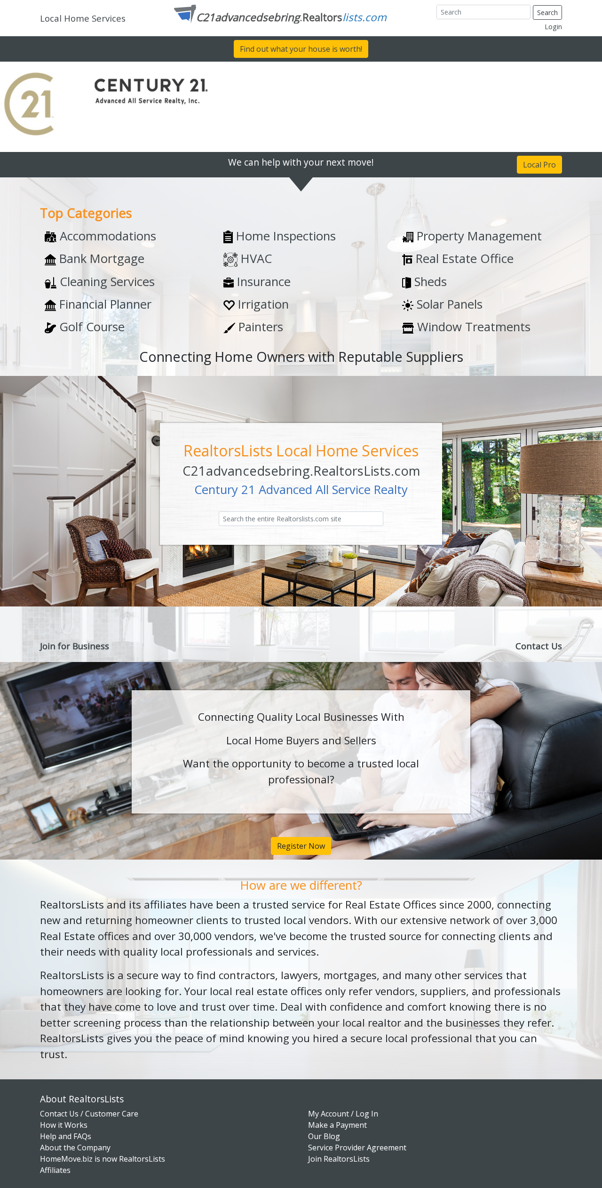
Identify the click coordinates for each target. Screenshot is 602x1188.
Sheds (429, 281)
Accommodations (106, 236)
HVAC (255, 258)
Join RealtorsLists (339, 1159)
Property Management (477, 236)
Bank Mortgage (100, 258)
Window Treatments (472, 327)
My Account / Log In (343, 1113)
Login (553, 26)
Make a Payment (337, 1125)
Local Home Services (83, 18)
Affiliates (55, 1170)
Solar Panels (448, 304)
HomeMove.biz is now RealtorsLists (102, 1159)
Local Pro (539, 164)
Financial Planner (103, 304)
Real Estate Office (463, 258)
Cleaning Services (105, 281)
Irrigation (262, 304)
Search (547, 12)
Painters (259, 327)
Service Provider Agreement (357, 1147)
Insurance (262, 281)
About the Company (75, 1147)
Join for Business (74, 646)
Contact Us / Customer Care (89, 1113)
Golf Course (90, 327)
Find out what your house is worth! (301, 49)
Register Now (301, 846)
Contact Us (538, 646)
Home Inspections (284, 236)
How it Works (63, 1125)
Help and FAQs (65, 1136)
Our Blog (324, 1136)
